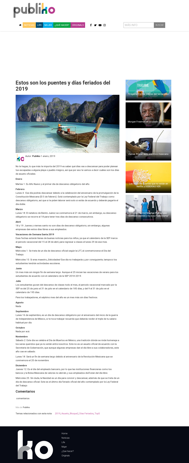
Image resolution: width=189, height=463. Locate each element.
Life (39, 25)
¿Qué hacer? (62, 25)
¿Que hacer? (68, 451)
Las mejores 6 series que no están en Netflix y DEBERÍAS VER (148, 185)
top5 (97, 413)
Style (148, 158)
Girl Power (148, 98)
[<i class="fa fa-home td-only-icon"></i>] (20, 25)
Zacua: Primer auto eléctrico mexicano (148, 154)
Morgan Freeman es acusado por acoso (148, 121)
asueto (65, 413)
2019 (57, 413)
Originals (78, 25)
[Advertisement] (94, 54)
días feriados (86, 413)
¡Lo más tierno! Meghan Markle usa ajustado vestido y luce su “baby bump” (148, 214)
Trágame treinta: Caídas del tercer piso (148, 94)
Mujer (48, 25)
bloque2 (74, 413)
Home (65, 433)
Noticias (29, 25)
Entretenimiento (148, 220)
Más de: (23, 407)
